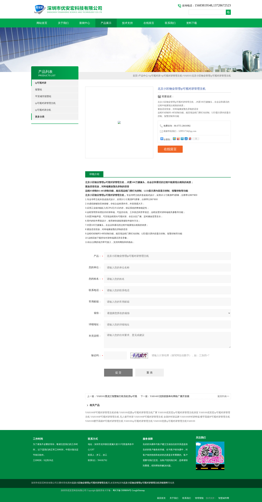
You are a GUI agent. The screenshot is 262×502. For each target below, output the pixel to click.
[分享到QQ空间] (174, 138)
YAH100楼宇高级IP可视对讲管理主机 (104, 421)
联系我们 (170, 23)
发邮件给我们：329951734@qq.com (179, 131)
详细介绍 (94, 174)
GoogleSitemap (138, 490)
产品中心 (143, 75)
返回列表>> (223, 396)
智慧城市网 (223, 498)
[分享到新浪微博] (178, 138)
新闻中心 (84, 23)
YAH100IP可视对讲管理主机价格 (102, 412)
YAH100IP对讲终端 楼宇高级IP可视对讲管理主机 (205, 416)
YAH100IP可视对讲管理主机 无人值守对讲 (112, 416)
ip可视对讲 (154, 75)
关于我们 (63, 23)
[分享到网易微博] (190, 138)
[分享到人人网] (186, 138)
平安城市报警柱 (43, 96)
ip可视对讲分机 (43, 110)
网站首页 (42, 23)
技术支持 (127, 23)
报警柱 (38, 89)
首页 (135, 75)
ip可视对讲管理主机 (45, 103)
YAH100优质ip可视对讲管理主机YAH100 (174, 421)
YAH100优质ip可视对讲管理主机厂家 (138, 412)
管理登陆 (199, 498)
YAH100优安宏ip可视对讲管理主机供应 (178, 412)
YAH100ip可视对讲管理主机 (138, 421)
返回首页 (161, 498)
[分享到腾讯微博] (182, 138)
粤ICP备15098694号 (122, 490)
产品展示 (106, 23)
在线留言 (148, 23)
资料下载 (191, 23)
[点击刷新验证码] (139, 355)
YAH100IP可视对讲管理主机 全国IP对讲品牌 (156, 416)
